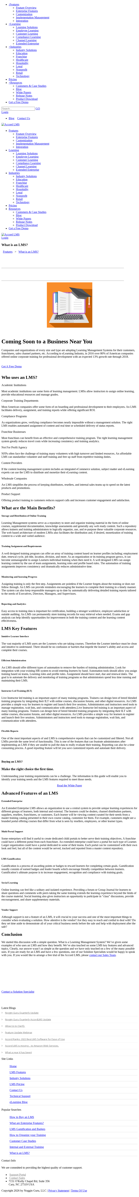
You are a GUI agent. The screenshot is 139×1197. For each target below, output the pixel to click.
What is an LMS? (20, 1152)
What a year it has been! (18, 1052)
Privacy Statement (58, 1190)
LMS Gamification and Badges (27, 1129)
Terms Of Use (79, 1190)
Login (4, 112)
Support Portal (17, 1174)
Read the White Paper (69, 785)
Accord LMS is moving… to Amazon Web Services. (32, 1045)
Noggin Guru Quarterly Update (22, 1012)
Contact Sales (17, 1177)
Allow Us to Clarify (15, 1026)
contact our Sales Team (102, 955)
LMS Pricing (17, 1084)
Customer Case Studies (23, 1141)
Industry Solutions (20, 1078)
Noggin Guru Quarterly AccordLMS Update (28, 1019)
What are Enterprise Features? (27, 1123)
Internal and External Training (27, 1146)
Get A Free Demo (11, 366)
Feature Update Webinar (18, 1032)
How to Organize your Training (28, 1135)
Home (13, 1066)
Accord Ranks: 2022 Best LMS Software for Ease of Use (35, 1039)
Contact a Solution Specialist (17, 991)
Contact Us (23, 118)
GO (38, 108)
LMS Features (18, 1072)
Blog (11, 118)
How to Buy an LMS (22, 1117)
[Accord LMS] (10, 124)
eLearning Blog (19, 1102)
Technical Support (20, 1096)
